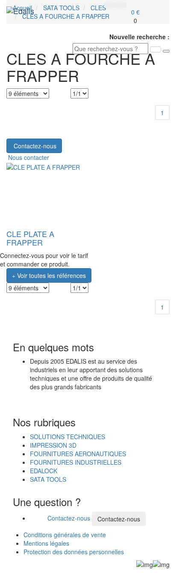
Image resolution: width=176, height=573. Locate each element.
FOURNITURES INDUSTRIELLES (75, 462)
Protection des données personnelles (73, 551)
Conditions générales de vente (64, 534)
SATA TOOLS (48, 479)
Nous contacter (27, 157)
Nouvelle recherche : (139, 36)
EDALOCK (43, 470)
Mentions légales (46, 543)
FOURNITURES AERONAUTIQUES (78, 453)
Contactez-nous (68, 518)
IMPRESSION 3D (53, 445)
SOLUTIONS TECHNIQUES (67, 436)
